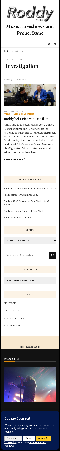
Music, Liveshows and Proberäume (30, 29)
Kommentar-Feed (14, 318)
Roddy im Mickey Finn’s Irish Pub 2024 (23, 211)
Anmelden (10, 303)
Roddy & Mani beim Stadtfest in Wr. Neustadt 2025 (30, 188)
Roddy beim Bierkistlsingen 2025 (21, 195)
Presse (7, 114)
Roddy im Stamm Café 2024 (18, 217)
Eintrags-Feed (12, 311)
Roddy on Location (24, 114)
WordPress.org (13, 326)
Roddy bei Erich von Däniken (26, 118)
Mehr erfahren (13, 159)
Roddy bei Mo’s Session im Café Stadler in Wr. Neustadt (27, 203)
